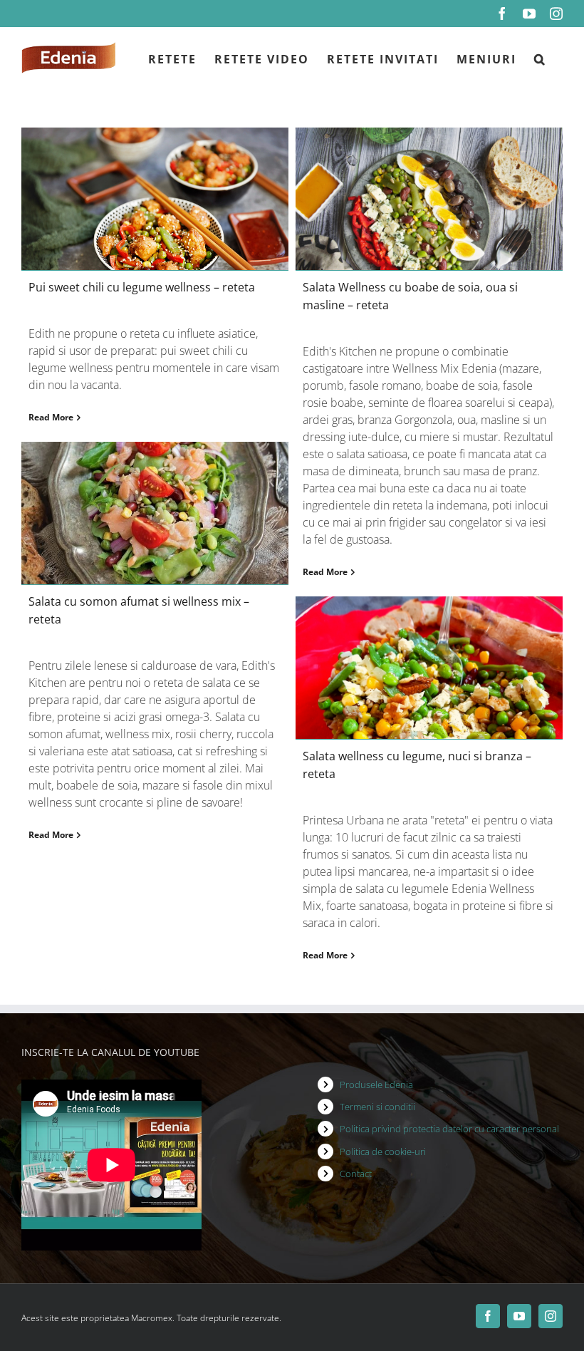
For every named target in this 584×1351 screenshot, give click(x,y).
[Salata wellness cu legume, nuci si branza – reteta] (429, 667)
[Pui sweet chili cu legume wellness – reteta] (154, 199)
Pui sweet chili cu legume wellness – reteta (141, 287)
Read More (50, 417)
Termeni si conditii (377, 1106)
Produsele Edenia (376, 1084)
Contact (356, 1173)
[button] (539, 58)
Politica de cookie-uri (383, 1151)
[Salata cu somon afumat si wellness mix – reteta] (154, 513)
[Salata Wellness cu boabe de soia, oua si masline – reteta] (429, 199)
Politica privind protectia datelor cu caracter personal (449, 1128)
